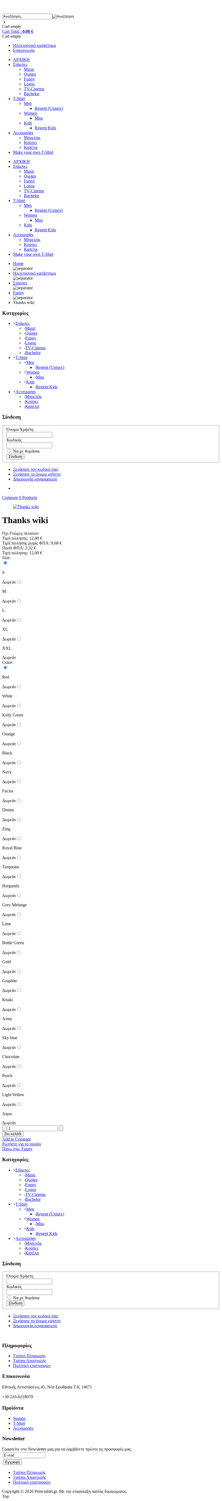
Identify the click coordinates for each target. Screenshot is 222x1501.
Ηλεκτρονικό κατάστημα (34, 45)
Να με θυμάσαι (26, 451)
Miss (39, 118)
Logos (29, 84)
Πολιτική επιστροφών (32, 1365)
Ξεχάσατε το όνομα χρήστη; (37, 474)
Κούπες (30, 142)
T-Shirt (19, 98)
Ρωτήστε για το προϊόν (21, 1144)
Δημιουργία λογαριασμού (35, 479)
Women (30, 113)
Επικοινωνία (23, 50)
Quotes (30, 74)
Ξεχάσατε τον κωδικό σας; (36, 469)
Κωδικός (14, 440)
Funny (29, 79)
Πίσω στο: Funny (17, 1149)
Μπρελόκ (32, 137)
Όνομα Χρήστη (19, 429)
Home (18, 263)
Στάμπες (20, 64)
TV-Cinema (34, 89)
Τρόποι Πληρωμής (29, 1355)
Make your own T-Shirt (33, 152)
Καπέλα (30, 147)
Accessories (23, 132)
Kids (28, 123)
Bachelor (31, 93)
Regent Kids (45, 128)
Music (29, 69)
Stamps (19, 1418)
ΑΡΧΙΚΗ (21, 59)
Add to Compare (16, 1139)
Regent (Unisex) (49, 108)
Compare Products (19, 497)
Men (28, 103)
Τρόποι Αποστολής (29, 1360)
